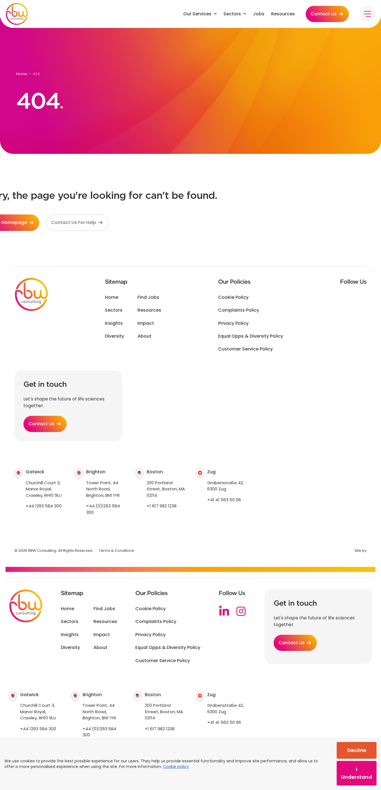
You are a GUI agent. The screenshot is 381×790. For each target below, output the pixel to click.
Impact (146, 323)
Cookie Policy (233, 297)
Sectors (113, 310)
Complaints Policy (238, 310)
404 (36, 74)
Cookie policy (176, 766)
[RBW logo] (17, 14)
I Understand (356, 773)
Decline (356, 750)
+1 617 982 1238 (162, 506)
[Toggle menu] (367, 14)
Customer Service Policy (245, 349)
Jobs (258, 14)
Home (21, 74)
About (144, 336)
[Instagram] (241, 611)
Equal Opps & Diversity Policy (250, 336)
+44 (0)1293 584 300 (103, 509)
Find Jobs (148, 297)
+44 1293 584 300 (44, 506)
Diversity (114, 336)
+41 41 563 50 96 (224, 500)
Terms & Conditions (116, 550)
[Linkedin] (224, 611)
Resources (283, 14)
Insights (114, 323)
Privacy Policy (233, 323)
